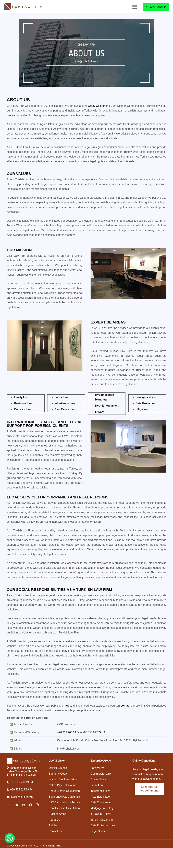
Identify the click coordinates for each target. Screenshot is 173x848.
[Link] (23, 6)
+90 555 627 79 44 (94, 732)
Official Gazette (58, 767)
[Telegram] (17, 804)
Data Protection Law (103, 825)
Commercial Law (101, 773)
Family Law (97, 767)
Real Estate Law (100, 796)
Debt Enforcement (101, 802)
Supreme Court (58, 773)
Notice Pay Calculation (62, 785)
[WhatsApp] (10, 804)
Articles (53, 825)
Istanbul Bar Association (63, 779)
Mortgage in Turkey (102, 808)
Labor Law (97, 785)
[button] (10, 838)
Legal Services (99, 831)
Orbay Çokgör (96, 105)
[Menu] (134, 7)
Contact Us (55, 831)
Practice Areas (57, 813)
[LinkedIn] (23, 804)
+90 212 (68, 732)
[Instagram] (37, 804)
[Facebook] (30, 804)
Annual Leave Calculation (64, 790)
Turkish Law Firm (24, 724)
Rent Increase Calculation (64, 808)
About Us (54, 819)
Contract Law (98, 779)
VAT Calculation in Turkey (64, 802)
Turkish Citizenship (102, 819)
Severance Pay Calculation (65, 796)
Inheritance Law (100, 790)
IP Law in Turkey (100, 813)
